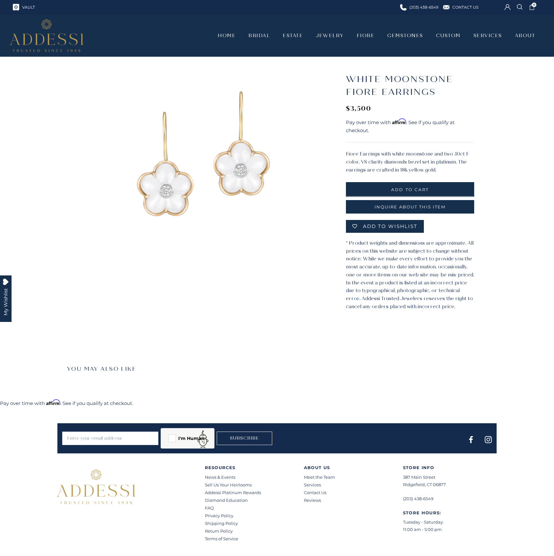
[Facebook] (470, 439)
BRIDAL (259, 35)
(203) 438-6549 (418, 498)
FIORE (366, 35)
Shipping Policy (221, 523)
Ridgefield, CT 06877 (424, 484)
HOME (227, 35)
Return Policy (219, 531)
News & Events (220, 477)
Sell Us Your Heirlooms (228, 484)
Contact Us (315, 492)
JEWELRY (330, 35)
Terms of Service (221, 538)
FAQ (209, 507)
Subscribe (244, 438)
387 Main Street (419, 477)
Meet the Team (319, 477)
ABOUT (525, 35)
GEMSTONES (405, 35)
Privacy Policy (219, 515)
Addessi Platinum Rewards (233, 492)
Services (312, 484)
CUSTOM (448, 35)
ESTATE (293, 35)
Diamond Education (226, 500)
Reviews (312, 500)
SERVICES (488, 35)
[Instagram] (488, 439)
